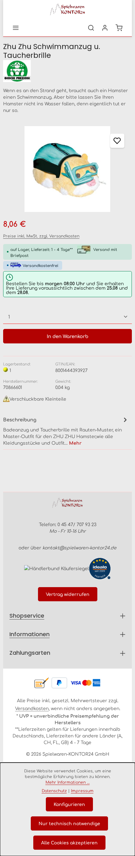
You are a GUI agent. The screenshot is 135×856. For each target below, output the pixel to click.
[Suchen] (91, 27)
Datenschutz (54, 790)
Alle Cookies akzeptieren (69, 842)
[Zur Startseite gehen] (67, 9)
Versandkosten (32, 708)
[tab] (66, 430)
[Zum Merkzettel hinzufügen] (117, 141)
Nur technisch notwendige (69, 823)
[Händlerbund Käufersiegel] (56, 568)
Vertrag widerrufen (67, 594)
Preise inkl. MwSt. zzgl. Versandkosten (41, 235)
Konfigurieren (69, 804)
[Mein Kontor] (105, 27)
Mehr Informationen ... (68, 782)
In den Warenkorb (67, 336)
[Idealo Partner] (100, 569)
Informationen (29, 634)
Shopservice (26, 616)
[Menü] (15, 27)
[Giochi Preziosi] (67, 71)
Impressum (82, 790)
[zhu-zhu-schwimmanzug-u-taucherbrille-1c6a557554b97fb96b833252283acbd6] (67, 169)
